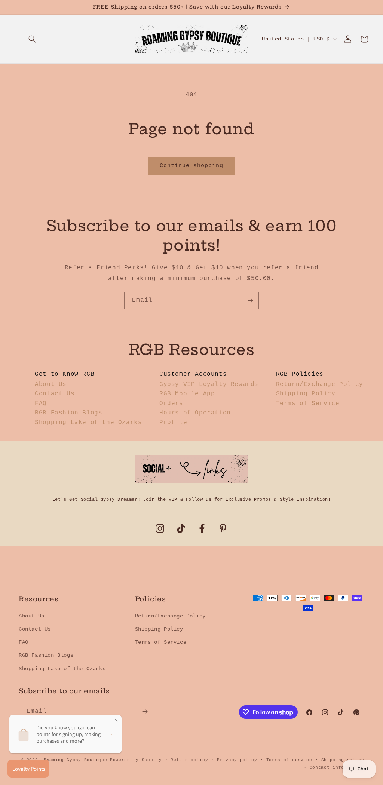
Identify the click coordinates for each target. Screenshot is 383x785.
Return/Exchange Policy (319, 384)
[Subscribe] (250, 300)
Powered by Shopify (136, 760)
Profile (173, 422)
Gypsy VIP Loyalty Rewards (208, 384)
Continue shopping (191, 166)
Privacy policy (237, 760)
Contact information (337, 767)
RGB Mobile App (187, 393)
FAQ (41, 403)
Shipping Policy (305, 393)
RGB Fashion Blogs (68, 413)
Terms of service (289, 760)
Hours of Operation (195, 413)
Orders (171, 403)
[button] (15, 39)
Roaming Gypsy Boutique (75, 760)
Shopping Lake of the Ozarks (88, 422)
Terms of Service (308, 403)
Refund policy (189, 760)
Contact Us (54, 393)
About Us (51, 384)
